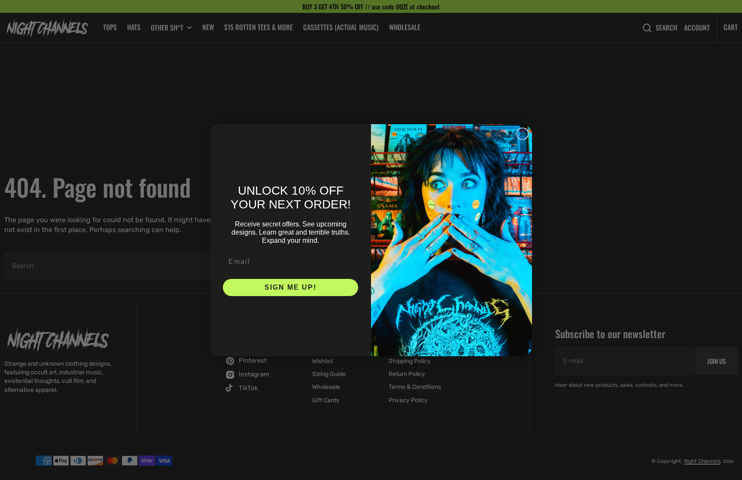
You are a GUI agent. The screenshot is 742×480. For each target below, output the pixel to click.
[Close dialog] (522, 133)
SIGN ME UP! (290, 287)
